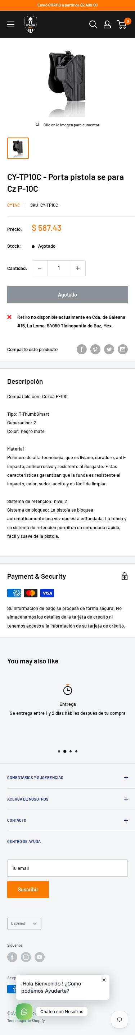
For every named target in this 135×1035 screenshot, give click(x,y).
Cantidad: (17, 268)
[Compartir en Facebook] (82, 349)
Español (18, 923)
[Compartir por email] (123, 349)
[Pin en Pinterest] (95, 349)
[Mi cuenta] (107, 24)
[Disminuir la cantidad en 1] (39, 268)
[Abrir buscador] (93, 24)
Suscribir (28, 889)
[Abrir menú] (10, 24)
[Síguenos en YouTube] (40, 957)
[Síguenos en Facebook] (12, 957)
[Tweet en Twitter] (109, 349)
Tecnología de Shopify (26, 1020)
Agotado (67, 295)
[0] (121, 24)
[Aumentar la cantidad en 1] (77, 268)
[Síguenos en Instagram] (26, 957)
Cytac (13, 205)
